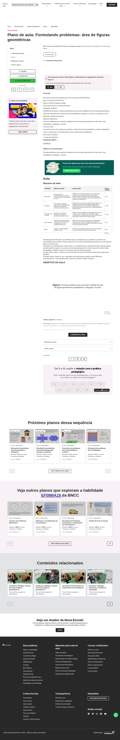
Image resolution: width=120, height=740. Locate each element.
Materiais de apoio (18, 61)
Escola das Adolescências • (32, 677)
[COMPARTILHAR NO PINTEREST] (84, 359)
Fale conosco (27, 701)
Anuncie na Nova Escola (31, 719)
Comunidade (92, 4)
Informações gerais (18, 53)
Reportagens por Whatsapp (32, 683)
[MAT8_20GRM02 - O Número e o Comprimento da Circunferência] (46, 509)
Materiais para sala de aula (62, 5)
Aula (13, 57)
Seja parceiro (27, 710)
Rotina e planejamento (95, 665)
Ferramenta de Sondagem (64, 655)
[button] (109, 544)
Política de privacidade (63, 704)
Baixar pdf (24, 76)
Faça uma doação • (29, 713)
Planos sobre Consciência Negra (66, 659)
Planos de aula (19, 26)
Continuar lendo (77, 335)
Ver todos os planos (60, 471)
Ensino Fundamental (33, 26)
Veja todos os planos (75, 46)
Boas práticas (46, 3)
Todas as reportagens (30, 650)
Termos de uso (60, 698)
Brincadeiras (27, 668)
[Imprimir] (13, 90)
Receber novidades (98, 698)
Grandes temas (28, 653)
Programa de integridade (63, 701)
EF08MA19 (47, 143)
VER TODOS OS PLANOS (60, 543)
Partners (26, 716)
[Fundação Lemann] (109, 733)
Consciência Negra (29, 656)
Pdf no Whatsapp (24, 81)
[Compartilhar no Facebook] (26, 90)
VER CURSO (22, 132)
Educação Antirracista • (95, 653)
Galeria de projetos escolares (33, 680)
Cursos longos (92, 671)
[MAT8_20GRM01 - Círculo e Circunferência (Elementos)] (20, 509)
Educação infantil (29, 659)
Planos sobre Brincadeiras (64, 665)
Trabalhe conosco (29, 707)
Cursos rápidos (93, 668)
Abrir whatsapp (72, 170)
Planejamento (27, 671)
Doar (60, 630)
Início (9, 26)
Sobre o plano (16, 65)
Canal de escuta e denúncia (64, 707)
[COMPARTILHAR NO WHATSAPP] (71, 359)
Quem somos (27, 704)
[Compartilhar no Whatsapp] (20, 90)
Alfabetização (27, 662)
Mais (101, 3)
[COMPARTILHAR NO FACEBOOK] (78, 359)
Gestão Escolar (28, 674)
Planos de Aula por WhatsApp (65, 671)
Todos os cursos (93, 650)
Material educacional (62, 668)
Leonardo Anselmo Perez (54, 60)
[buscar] (36, 5)
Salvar (23, 71)
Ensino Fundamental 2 (95, 662)
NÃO (60, 87)
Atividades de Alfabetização (64, 674)
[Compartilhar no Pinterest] (32, 90)
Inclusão (26, 665)
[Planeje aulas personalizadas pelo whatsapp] (115, 714)
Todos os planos (60, 652)
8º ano (45, 26)
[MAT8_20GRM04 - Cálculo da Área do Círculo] (99, 509)
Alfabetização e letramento (96, 659)
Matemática (54, 26)
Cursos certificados (79, 3)
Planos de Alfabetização (63, 662)
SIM (51, 87)
